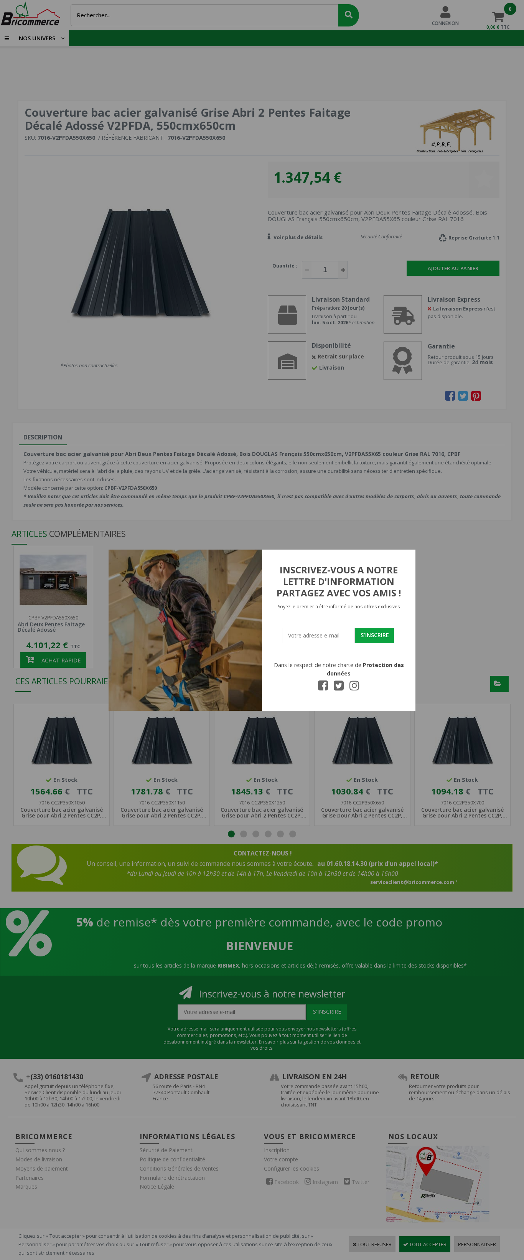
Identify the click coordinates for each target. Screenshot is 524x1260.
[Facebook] (323, 687)
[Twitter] (338, 687)
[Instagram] (354, 687)
